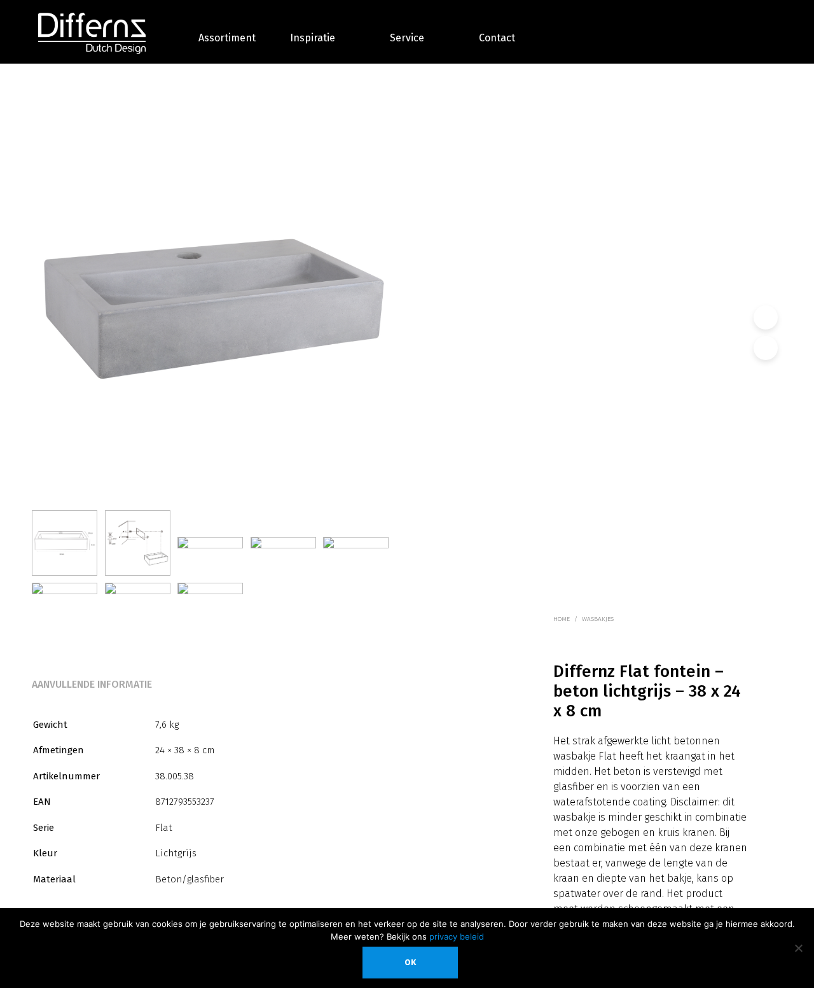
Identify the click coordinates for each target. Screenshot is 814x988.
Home (561, 619)
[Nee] (798, 948)
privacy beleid (456, 936)
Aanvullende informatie (92, 684)
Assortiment (227, 38)
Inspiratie (312, 38)
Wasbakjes (598, 619)
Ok (410, 962)
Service (407, 38)
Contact (497, 38)
